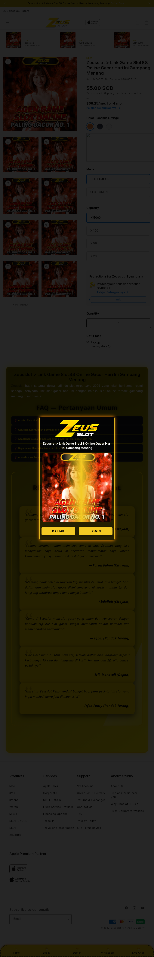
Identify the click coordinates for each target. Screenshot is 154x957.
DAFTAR (58, 531)
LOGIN (96, 531)
